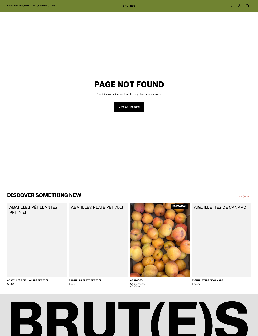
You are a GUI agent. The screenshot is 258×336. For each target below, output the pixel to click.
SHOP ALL (245, 196)
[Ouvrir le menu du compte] (239, 6)
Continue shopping (129, 106)
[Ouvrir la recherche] (232, 6)
